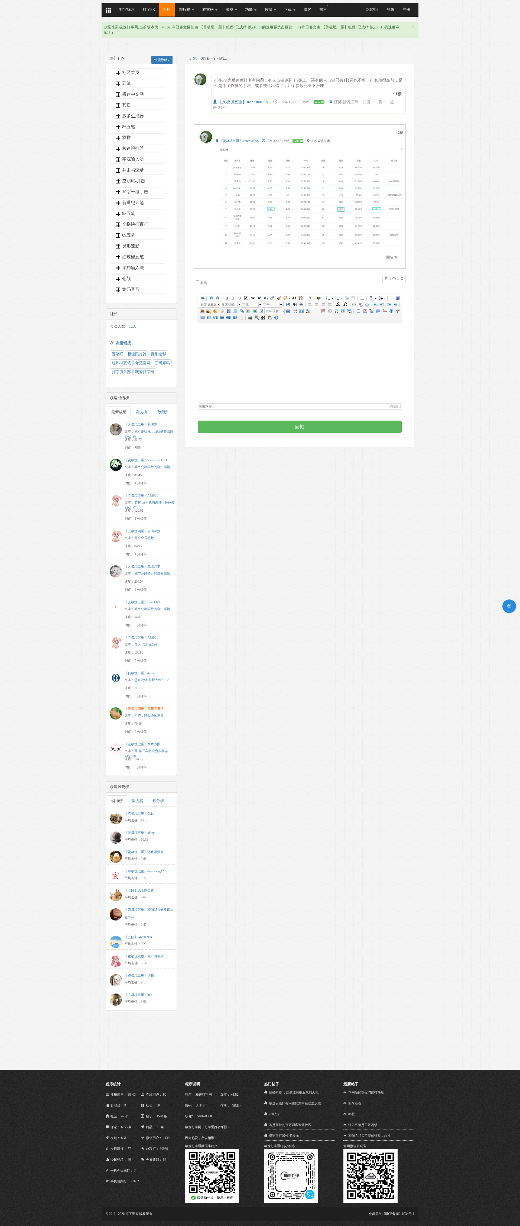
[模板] (301, 311)
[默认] (375, 304)
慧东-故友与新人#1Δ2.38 (151, 680)
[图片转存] (349, 311)
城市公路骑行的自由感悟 (152, 467)
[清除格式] (272, 298)
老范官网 (142, 363)
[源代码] (202, 298)
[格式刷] (278, 298)
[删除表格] (365, 311)
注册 (406, 10)
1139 (166, 1138)
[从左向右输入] (288, 304)
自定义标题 (208, 304)
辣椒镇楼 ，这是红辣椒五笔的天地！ (295, 1092)
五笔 (193, 58)
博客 (307, 10)
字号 (266, 304)
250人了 (274, 1114)
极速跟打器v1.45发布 (284, 1136)
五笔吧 (117, 354)
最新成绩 (118, 412)
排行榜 (185, 10)
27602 (135, 1181)
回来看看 (354, 1103)
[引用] (294, 298)
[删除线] (252, 298)
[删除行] (384, 311)
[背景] (307, 311)
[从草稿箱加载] (269, 317)
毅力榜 (137, 801)
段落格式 (228, 304)
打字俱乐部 (121, 372)
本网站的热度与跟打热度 (366, 1092)
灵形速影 (158, 354)
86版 (351, 1114)
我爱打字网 (144, 372)
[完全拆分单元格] (221, 317)
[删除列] (397, 311)
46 (129, 1160)
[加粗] (226, 298)
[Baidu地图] (248, 311)
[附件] (241, 311)
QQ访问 (372, 10)
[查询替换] (263, 317)
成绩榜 (162, 412)
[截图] (342, 311)
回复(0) (392, 257)
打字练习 (127, 10)
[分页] (294, 311)
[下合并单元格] (215, 317)
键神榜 (117, 801)
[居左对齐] (310, 304)
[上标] (259, 298)
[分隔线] (316, 311)
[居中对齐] (316, 304)
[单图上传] (202, 311)
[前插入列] (391, 311)
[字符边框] (246, 298)
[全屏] (397, 298)
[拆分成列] (234, 317)
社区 (167, 10)
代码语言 (272, 311)
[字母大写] (338, 304)
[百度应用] (288, 311)
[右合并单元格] (208, 317)
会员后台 (375, 1214)
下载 (288, 10)
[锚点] (366, 304)
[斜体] (233, 298)
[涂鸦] (222, 311)
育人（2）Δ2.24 (145, 644)
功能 (249, 10)
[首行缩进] (301, 304)
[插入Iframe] (261, 311)
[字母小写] (344, 304)
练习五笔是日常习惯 (363, 1125)
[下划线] (239, 298)
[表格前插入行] (371, 311)
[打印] (250, 317)
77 (129, 1149)
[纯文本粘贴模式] (300, 298)
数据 (269, 10)
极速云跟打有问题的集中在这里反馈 (295, 1103)
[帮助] (276, 317)
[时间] (329, 311)
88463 (132, 1094)
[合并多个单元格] (202, 317)
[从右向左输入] (294, 304)
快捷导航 (160, 60)
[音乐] (235, 311)
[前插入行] (378, 311)
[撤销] (211, 298)
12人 (132, 326)
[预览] (256, 317)
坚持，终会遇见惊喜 (149, 715)
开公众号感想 (144, 538)
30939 (164, 1149)
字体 (245, 304)
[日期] (323, 311)
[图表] (241, 317)
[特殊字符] (336, 311)
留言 (323, 10)
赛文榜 (208, 10)
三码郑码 (162, 363)
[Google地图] (254, 311)
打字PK (149, 10)
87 (164, 1160)
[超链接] (353, 304)
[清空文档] (353, 298)
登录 (390, 10)
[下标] (265, 298)
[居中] (395, 304)
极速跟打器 (137, 354)
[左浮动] (382, 304)
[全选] (346, 298)
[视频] (228, 311)
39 (158, 1105)
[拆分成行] (228, 317)
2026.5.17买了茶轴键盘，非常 (369, 1136)
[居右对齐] (323, 304)
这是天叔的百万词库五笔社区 (290, 1125)
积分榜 (158, 801)
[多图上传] (208, 311)
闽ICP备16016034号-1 (399, 1214)
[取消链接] (360, 304)
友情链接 (123, 343)
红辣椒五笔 (121, 363)
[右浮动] (388, 304)
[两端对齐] (329, 304)
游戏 (230, 10)
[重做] (217, 298)
